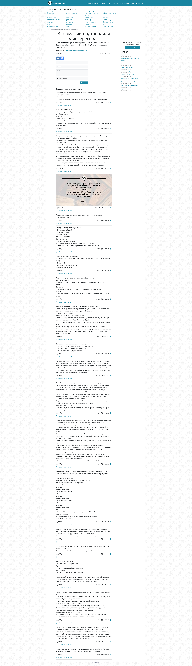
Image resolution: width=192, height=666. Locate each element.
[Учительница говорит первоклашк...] (110, 207)
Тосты (109, 3)
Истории (97, 3)
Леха (67, 21)
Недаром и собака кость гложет (130, 55)
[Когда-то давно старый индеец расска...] (110, 620)
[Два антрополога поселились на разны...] (110, 522)
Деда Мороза (89, 17)
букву (71, 50)
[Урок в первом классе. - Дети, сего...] (110, 128)
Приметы (103, 3)
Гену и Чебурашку (90, 21)
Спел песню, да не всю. (127, 74)
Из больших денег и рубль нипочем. (131, 82)
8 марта (49, 21)
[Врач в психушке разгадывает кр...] (110, 354)
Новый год (69, 24)
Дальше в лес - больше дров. (129, 78)
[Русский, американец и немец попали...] (110, 375)
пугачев (105, 12)
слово (67, 50)
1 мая (105, 19)
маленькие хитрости (53, 19)
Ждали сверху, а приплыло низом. (131, 89)
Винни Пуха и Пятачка (91, 12)
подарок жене (51, 17)
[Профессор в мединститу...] (110, 642)
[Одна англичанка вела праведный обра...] (110, 464)
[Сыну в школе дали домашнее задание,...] (110, 168)
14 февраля (69, 23)
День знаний (107, 21)
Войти (138, 3)
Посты (121, 3)
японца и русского (71, 14)
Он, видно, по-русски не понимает (131, 71)
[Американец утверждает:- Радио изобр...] (110, 585)
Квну (48, 24)
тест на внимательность (73, 12)
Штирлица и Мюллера (110, 14)
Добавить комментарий (64, 105)
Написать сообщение (132, 48)
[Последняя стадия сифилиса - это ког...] (110, 220)
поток (87, 50)
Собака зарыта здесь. (127, 67)
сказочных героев (52, 26)
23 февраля (88, 24)
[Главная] (50, 3)
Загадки (126, 3)
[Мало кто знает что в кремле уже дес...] (110, 654)
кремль (75, 50)
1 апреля (50, 23)
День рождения (108, 26)
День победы (51, 12)
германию (81, 50)
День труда (88, 19)
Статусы (115, 3)
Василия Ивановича (91, 26)
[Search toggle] (142, 3)
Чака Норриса (70, 17)
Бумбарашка (59, 3)
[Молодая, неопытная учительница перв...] (110, 102)
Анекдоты (90, 3)
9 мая (67, 26)
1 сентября (69, 19)
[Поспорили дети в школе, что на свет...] (110, 299)
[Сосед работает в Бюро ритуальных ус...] (110, 554)
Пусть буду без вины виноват (129, 85)
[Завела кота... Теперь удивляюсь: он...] (110, 539)
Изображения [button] (63, 78)
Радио (132, 3)
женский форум (108, 23)
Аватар (105, 17)
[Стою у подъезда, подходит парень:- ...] (110, 249)
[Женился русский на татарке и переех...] (110, 336)
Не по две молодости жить (129, 64)
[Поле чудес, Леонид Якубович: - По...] (110, 270)
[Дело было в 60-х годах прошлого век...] (110, 413)
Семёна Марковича (90, 23)
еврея (105, 24)
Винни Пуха (50, 14)
